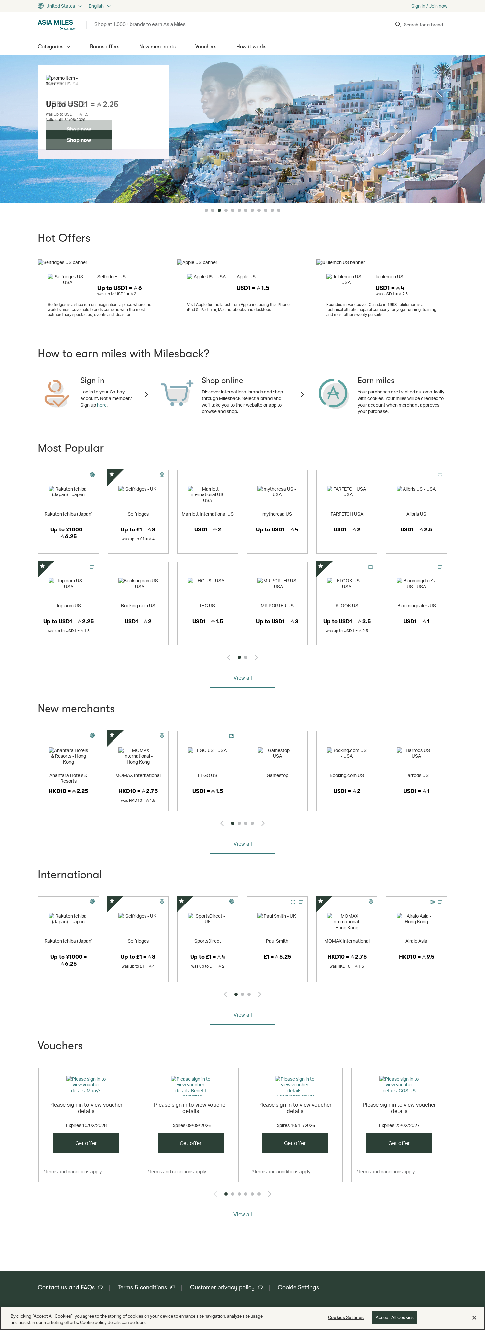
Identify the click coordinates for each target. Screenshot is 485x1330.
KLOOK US (347, 605)
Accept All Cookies (395, 1317)
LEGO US (207, 775)
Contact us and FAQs (66, 1287)
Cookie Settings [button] (298, 1287)
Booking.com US (138, 605)
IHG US (207, 605)
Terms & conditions (142, 1287)
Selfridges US (111, 276)
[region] (242, 1318)
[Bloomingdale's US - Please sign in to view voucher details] (295, 1086)
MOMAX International (138, 775)
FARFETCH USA (347, 514)
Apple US (246, 276)
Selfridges (138, 514)
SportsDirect (207, 941)
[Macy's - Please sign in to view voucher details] (86, 1086)
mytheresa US (277, 514)
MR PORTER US (277, 605)
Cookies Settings (346, 1317)
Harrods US (416, 775)
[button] (206, 210)
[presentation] (229, 657)
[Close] (474, 1318)
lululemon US (389, 276)
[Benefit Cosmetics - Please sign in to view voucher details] (190, 1086)
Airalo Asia (416, 941)
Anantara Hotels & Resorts (68, 778)
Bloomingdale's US (416, 605)
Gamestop (277, 775)
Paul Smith (277, 941)
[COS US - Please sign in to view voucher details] (399, 1086)
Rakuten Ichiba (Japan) (69, 514)
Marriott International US (208, 514)
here (102, 405)
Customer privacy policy (222, 1287)
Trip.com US (68, 605)
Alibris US (416, 514)
